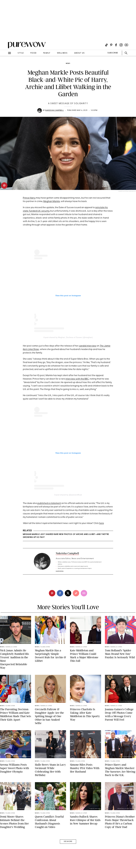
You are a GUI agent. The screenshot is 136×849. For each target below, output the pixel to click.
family (46, 53)
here (101, 523)
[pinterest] (4, 185)
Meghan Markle (51, 201)
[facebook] (60, 593)
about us (79, 53)
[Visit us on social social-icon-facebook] (116, 45)
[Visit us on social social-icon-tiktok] (106, 45)
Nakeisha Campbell (54, 110)
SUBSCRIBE (112, 53)
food (33, 53)
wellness (62, 53)
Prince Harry (29, 198)
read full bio (60, 571)
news (68, 63)
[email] (5, 63)
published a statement (49, 503)
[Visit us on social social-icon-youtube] (126, 45)
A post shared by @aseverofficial (68, 495)
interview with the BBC (77, 379)
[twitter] (68, 593)
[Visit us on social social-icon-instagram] (121, 45)
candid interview (87, 346)
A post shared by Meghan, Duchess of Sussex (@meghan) (68, 337)
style (21, 53)
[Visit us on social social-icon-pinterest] (111, 45)
